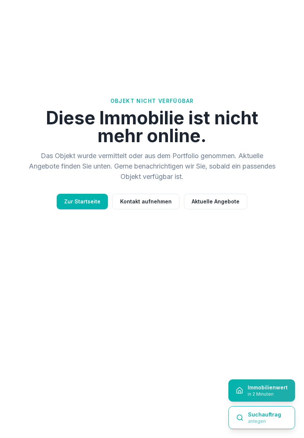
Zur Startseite (82, 201)
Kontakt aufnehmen (146, 201)
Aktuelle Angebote (215, 201)
